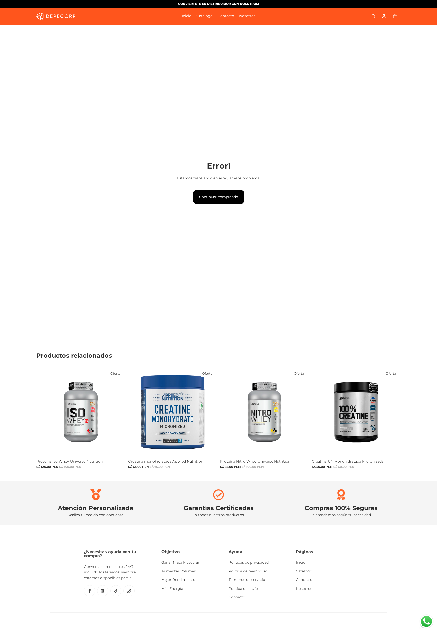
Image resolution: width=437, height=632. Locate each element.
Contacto (237, 597)
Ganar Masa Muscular (180, 562)
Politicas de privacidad (249, 562)
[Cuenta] (383, 16)
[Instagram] (102, 590)
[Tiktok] (115, 590)
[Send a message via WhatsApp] (426, 621)
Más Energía (172, 588)
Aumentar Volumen (178, 571)
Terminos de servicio (247, 579)
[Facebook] (89, 590)
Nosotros (304, 588)
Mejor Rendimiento (178, 579)
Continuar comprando (218, 197)
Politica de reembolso (248, 571)
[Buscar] (373, 16)
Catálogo (304, 571)
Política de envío (243, 588)
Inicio (300, 562)
